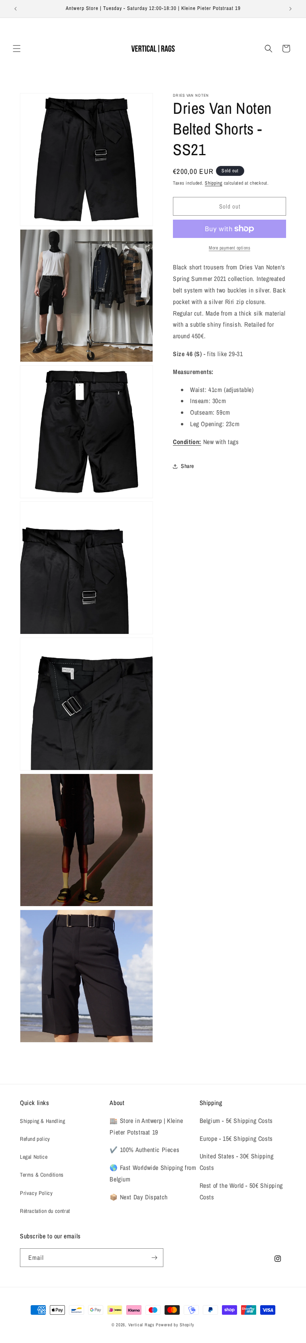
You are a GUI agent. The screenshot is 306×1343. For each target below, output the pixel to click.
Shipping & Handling (42, 1121)
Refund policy (35, 1138)
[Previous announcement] (15, 9)
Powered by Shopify (175, 1324)
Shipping (213, 183)
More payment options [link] (229, 248)
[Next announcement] (290, 9)
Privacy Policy (36, 1193)
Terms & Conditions (42, 1174)
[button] (17, 48)
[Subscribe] (154, 1257)
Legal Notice (33, 1156)
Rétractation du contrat (45, 1210)
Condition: (187, 441)
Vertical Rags (141, 1324)
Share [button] (187, 466)
